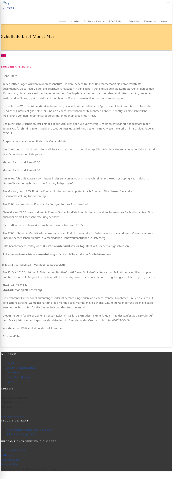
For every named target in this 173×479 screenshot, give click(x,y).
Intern (9, 381)
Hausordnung (150, 21)
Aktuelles (75, 21)
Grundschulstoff (10, 459)
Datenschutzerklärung (18, 377)
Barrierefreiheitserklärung (20, 367)
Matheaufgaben (9, 464)
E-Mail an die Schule (12, 416)
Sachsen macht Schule (13, 450)
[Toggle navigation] (168, 2)
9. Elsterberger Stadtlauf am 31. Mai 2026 (29, 429)
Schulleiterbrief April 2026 (21, 434)
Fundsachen (134, 21)
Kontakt (164, 21)
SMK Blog (7, 454)
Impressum (12, 372)
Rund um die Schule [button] (92, 21)
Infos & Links (115, 21)
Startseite (62, 21)
